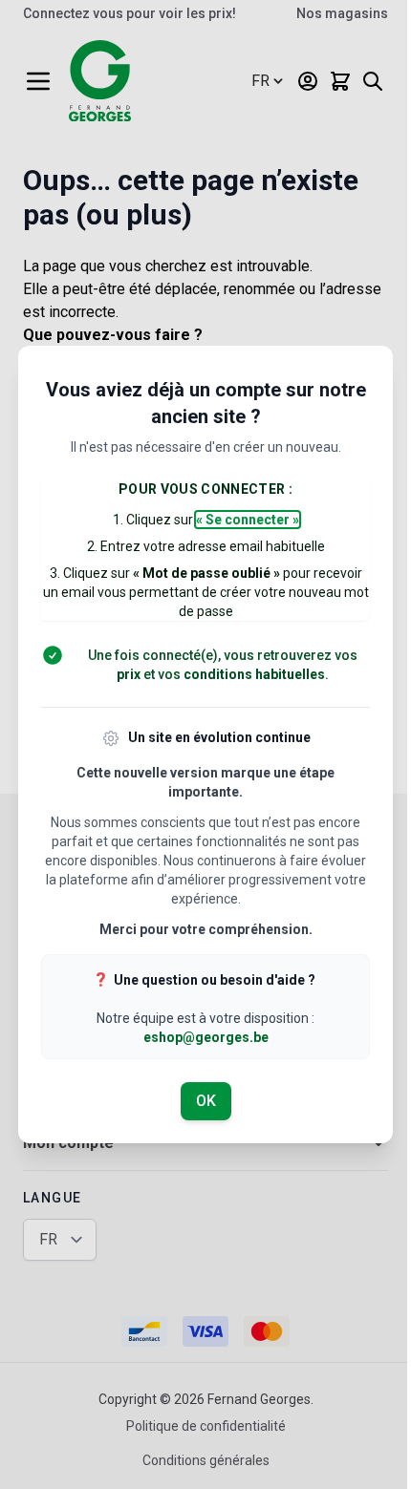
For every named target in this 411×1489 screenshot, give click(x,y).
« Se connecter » (247, 519)
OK (206, 1101)
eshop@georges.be (206, 1037)
